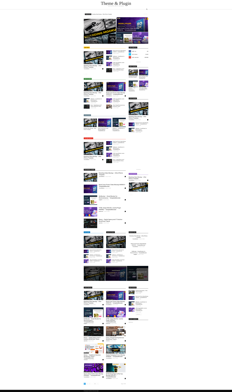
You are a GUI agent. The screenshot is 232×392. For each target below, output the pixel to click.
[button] (146, 9)
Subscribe (146, 57)
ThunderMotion (86, 68)
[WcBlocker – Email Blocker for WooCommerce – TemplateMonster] (124, 38)
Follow (146, 54)
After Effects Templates (121, 26)
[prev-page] (84, 74)
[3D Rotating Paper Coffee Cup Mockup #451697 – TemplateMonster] (116, 367)
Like (147, 51)
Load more (138, 314)
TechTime (108, 340)
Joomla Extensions (137, 38)
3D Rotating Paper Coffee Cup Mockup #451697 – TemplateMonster (114, 375)
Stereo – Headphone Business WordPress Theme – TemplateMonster (92, 356)
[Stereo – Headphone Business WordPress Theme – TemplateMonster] (94, 348)
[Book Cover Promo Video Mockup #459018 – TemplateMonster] (132, 24)
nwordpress (86, 359)
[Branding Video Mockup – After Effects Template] (100, 30)
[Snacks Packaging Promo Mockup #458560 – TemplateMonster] (116, 348)
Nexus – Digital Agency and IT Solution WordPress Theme (92, 338)
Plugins (118, 38)
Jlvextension (101, 211)
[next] (146, 14)
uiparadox (100, 222)
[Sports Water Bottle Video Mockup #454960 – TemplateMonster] (94, 367)
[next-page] (86, 74)
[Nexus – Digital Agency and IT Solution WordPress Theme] (109, 70)
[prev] (144, 14)
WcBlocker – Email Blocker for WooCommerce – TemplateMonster (118, 57)
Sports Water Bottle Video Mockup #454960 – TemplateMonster (93, 374)
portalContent (86, 335)
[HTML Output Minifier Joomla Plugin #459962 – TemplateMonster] (109, 64)
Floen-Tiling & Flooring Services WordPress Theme (115, 338)
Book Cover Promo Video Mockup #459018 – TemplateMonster (115, 93)
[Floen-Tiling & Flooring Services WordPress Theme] (109, 107)
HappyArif (100, 199)
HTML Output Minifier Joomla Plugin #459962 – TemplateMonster (118, 63)
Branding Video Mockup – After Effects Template (102, 14)
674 (95, 383)
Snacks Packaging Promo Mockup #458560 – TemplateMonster (115, 355)
